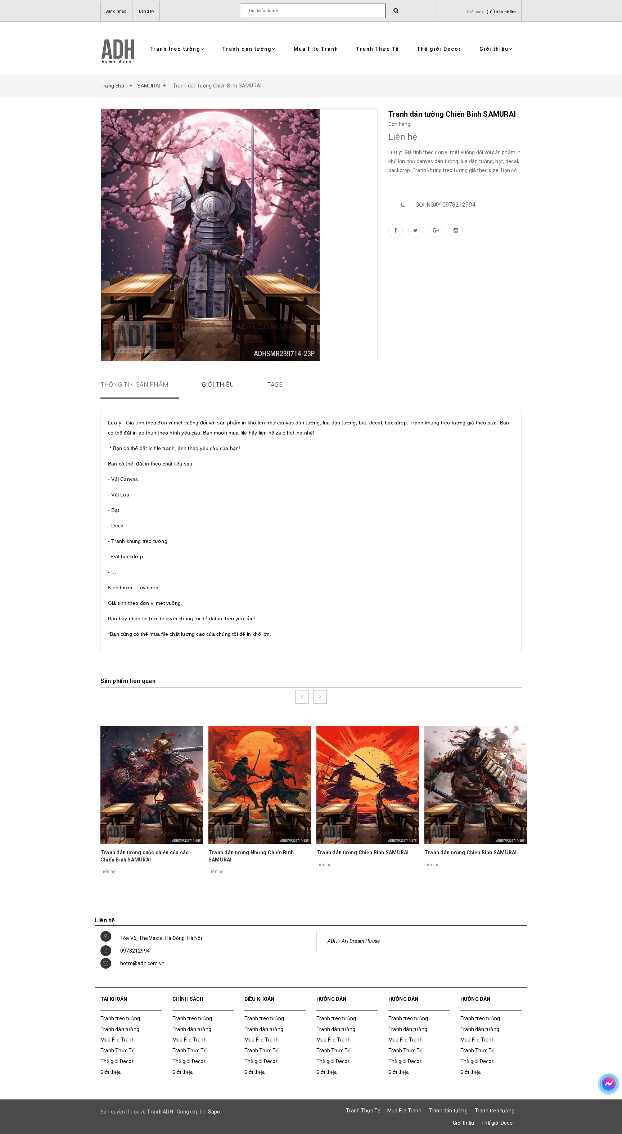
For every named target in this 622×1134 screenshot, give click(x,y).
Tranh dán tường (247, 49)
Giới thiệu (494, 49)
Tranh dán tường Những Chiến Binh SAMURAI (143, 856)
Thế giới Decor (439, 49)
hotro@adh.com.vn (142, 963)
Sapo (214, 1112)
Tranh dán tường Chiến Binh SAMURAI (254, 852)
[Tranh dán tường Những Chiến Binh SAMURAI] (151, 784)
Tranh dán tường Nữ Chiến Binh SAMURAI (474, 852)
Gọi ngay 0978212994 (445, 204)
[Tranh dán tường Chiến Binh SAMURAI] (259, 784)
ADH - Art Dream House (354, 941)
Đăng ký (146, 11)
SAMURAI (148, 86)
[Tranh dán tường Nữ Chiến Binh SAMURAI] (475, 784)
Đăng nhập (116, 11)
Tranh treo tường (175, 49)
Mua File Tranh (316, 49)
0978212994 (135, 951)
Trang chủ (113, 86)
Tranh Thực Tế (377, 49)
